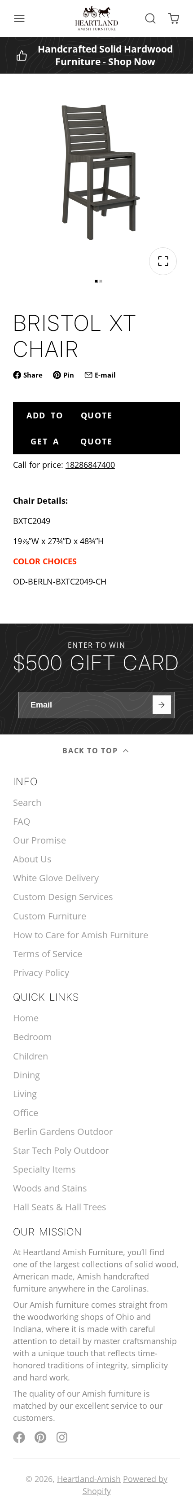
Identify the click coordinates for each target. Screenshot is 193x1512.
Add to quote (69, 415)
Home (26, 1018)
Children (30, 1056)
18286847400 (90, 464)
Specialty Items (44, 1169)
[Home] (96, 18)
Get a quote (71, 441)
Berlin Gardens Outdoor (63, 1131)
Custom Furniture (49, 916)
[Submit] (162, 704)
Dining (26, 1075)
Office (25, 1113)
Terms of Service (47, 954)
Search (27, 802)
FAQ (22, 821)
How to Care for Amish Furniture (80, 935)
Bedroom (32, 1037)
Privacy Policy (41, 973)
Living (25, 1094)
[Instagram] (63, 1437)
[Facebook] (19, 1437)
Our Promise (39, 840)
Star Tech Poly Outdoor (61, 1150)
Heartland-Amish (89, 1478)
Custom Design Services (63, 897)
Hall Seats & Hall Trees (59, 1207)
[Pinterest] (41, 1437)
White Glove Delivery (56, 878)
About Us (32, 859)
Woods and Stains (50, 1188)
